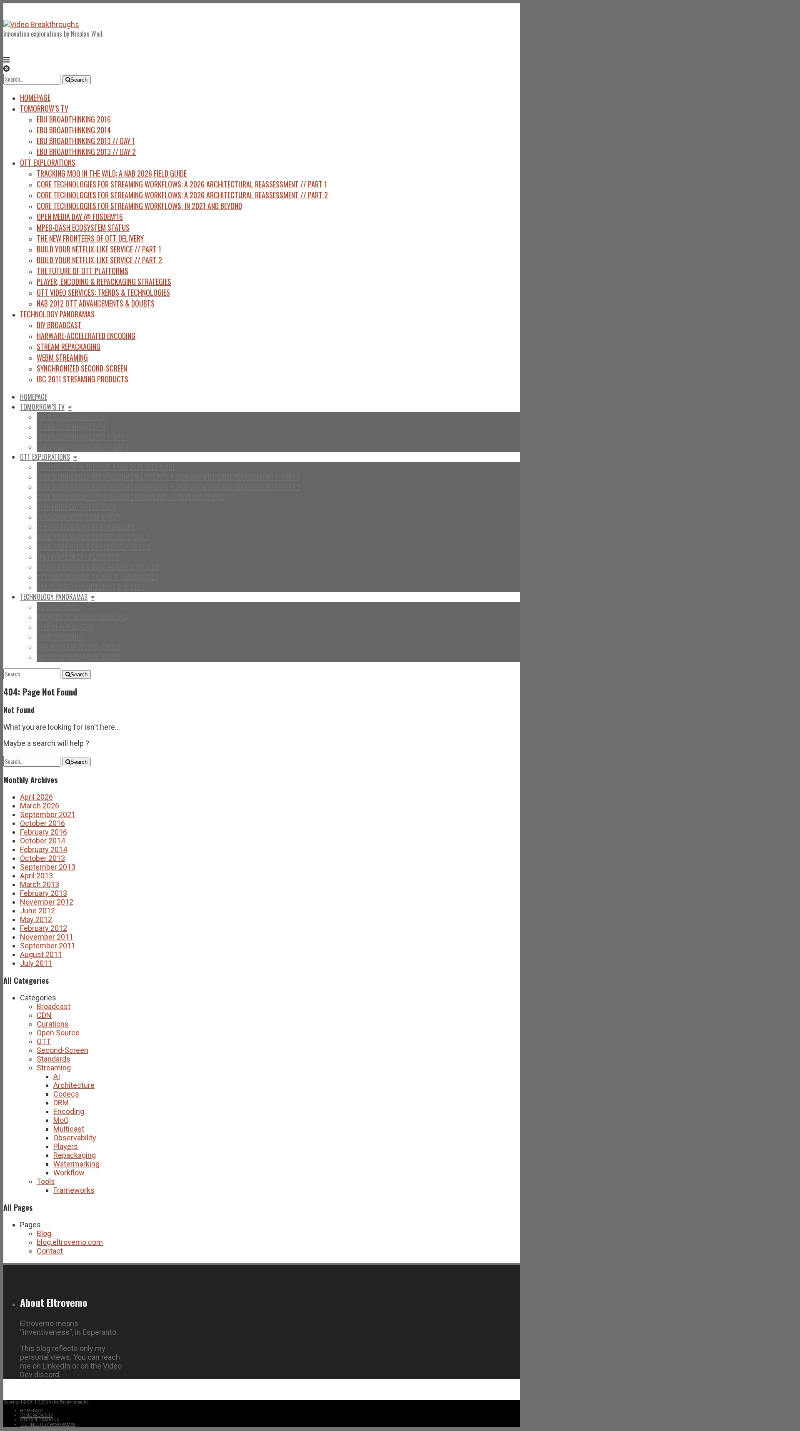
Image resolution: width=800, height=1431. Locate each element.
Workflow (69, 1172)
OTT (44, 1041)
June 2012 (37, 910)
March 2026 (39, 805)
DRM (61, 1102)
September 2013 (47, 867)
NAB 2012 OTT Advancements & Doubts (96, 303)
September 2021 (47, 814)
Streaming (54, 1067)
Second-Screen (62, 1050)
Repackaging (74, 1155)
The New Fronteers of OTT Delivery (90, 238)
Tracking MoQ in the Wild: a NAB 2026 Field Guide (112, 173)
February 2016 (43, 832)
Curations (53, 1024)
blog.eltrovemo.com (70, 1242)
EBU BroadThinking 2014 (74, 130)
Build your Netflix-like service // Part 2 (99, 259)
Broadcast (53, 1006)
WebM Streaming (62, 357)
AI (56, 1076)
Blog (44, 1233)
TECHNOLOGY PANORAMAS (57, 314)
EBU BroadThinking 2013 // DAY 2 (86, 151)
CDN (44, 1015)
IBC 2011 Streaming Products (82, 379)
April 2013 (36, 875)
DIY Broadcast (59, 324)
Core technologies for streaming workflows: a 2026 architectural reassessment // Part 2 (182, 194)
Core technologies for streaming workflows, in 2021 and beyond (139, 205)
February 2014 (43, 849)
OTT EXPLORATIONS (47, 162)
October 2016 (42, 823)
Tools (46, 1181)
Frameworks (74, 1190)
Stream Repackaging (68, 346)
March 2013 (39, 884)
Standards (53, 1059)
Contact (50, 1251)
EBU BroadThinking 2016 (74, 119)
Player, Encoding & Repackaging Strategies (104, 281)
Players (65, 1146)
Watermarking (76, 1163)
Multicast (68, 1128)
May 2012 (36, 919)
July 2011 (36, 963)
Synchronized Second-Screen (82, 368)
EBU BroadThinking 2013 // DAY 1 (86, 140)
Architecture (74, 1085)
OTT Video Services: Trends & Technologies (103, 292)
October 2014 (42, 840)
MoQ (61, 1120)
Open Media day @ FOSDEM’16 (80, 216)
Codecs (66, 1093)
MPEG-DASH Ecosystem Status (83, 227)
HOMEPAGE (35, 97)
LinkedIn (56, 1365)
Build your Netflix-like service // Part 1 (99, 249)
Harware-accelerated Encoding (86, 335)
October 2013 (42, 858)
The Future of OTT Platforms (82, 270)
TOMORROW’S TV (44, 108)
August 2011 (41, 954)
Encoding (68, 1111)
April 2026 (36, 797)
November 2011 (46, 936)
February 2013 (43, 893)
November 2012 (46, 901)
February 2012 (43, 928)
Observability (74, 1137)
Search (79, 80)
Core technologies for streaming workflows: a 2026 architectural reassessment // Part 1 (182, 184)
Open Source (58, 1032)
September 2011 (47, 945)
